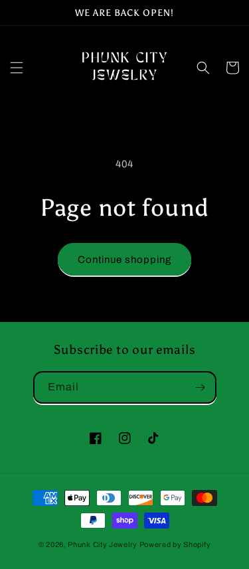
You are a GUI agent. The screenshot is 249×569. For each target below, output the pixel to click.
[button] (16, 67)
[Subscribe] (200, 387)
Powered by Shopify (175, 544)
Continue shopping (124, 259)
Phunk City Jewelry (102, 544)
